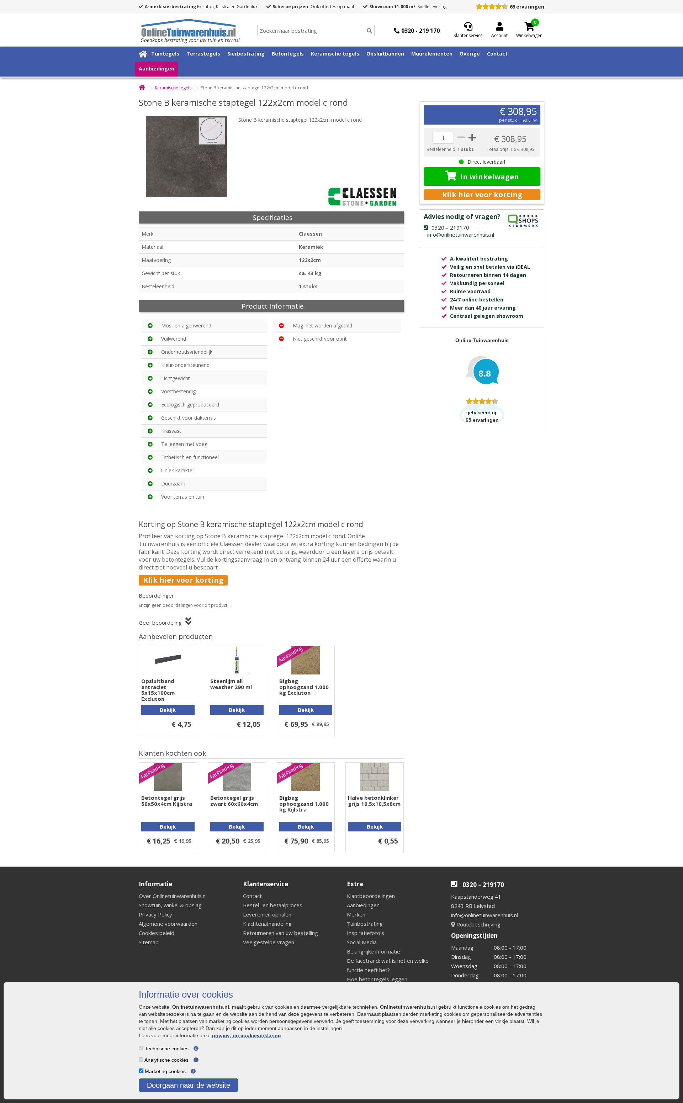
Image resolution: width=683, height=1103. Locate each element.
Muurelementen (431, 53)
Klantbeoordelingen (371, 895)
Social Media (362, 942)
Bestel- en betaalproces (272, 905)
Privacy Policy (155, 914)
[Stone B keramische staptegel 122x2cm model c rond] (190, 156)
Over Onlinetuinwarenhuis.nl (173, 895)
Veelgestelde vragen (268, 942)
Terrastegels (203, 53)
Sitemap (149, 942)
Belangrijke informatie (373, 951)
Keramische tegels (335, 53)
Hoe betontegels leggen (377, 979)
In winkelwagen (489, 177)
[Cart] (529, 26)
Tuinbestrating (365, 923)
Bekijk (168, 709)
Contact (497, 53)
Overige (470, 53)
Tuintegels (165, 53)
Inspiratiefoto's (365, 932)
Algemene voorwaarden (168, 923)
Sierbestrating (246, 53)
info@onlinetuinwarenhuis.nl (484, 915)
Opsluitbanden (385, 53)
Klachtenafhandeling (267, 923)
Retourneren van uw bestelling (280, 932)
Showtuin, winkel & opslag (170, 905)
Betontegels (288, 53)
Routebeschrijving (478, 924)
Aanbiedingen (156, 68)
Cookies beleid (156, 932)
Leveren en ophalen (267, 914)
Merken (356, 914)
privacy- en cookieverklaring (246, 1035)
